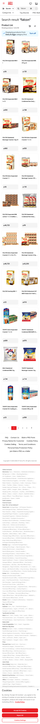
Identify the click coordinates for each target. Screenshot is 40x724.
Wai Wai (14, 565)
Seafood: (4, 606)
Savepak (4, 611)
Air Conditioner (6, 476)
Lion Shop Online (7, 671)
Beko (19, 489)
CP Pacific (21, 609)
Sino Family (28, 562)
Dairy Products (20, 554)
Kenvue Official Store (8, 653)
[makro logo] (10, 4)
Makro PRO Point (28, 437)
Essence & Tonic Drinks (9, 584)
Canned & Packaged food (19, 545)
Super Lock (22, 638)
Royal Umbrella (14, 567)
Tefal (3, 638)
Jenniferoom (5, 498)
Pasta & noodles (20, 551)
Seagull (14, 489)
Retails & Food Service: (8, 675)
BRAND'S (31, 595)
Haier (4, 485)
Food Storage (22, 631)
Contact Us (15, 437)
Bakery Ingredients (7, 556)
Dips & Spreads (20, 547)
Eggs (9, 545)
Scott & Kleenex (6, 531)
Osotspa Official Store (22, 655)
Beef (7, 615)
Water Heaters (6, 483)
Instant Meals (20, 549)
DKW (24, 534)
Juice (3, 580)
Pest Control (5, 518)
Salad (20, 624)
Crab (9, 606)
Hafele (18, 498)
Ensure (10, 673)
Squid (15, 609)
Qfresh (31, 609)
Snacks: (4, 600)
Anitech (15, 494)
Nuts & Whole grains (8, 551)
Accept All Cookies (20, 710)
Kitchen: (4, 629)
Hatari (4, 489)
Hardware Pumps (25, 520)
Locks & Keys (6, 523)
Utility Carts (5, 525)
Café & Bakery (20, 675)
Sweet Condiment (7, 560)
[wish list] (31, 4)
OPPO (9, 489)
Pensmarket (24, 567)
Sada (33, 567)
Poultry (16, 615)
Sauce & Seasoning (20, 558)
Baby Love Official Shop (24, 666)
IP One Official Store (24, 529)
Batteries (17, 680)
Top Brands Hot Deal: (8, 613)
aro (10, 611)
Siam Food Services (19, 620)
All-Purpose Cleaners (25, 507)
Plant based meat (7, 618)
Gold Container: (6, 500)
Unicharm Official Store (9, 666)
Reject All (20, 715)
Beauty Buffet (29, 660)
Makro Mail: (5, 622)
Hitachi (21, 494)
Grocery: (4, 545)
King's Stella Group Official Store (11, 540)
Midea (15, 485)
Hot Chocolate (6, 582)
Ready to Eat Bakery (8, 558)
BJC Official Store (21, 653)
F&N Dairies (32, 587)
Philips (29, 487)
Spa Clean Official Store (27, 536)
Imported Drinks (22, 587)
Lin (30, 567)
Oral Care (22, 644)
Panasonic (15, 492)
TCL (34, 487)
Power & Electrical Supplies (10, 481)
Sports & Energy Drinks (18, 582)
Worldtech (25, 489)
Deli (21, 615)
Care (29, 671)
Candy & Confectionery (18, 600)
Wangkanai (5, 567)
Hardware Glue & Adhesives (10, 520)
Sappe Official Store (8, 595)
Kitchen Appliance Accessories (11, 633)
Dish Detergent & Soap (9, 509)
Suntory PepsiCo (21, 589)
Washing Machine (22, 474)
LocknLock (10, 638)
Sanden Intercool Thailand (9, 487)
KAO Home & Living (21, 527)
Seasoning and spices (8, 554)
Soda (22, 573)
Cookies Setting (10, 444)
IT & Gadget (10, 680)
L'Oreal (16, 660)
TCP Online (11, 593)
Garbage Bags (14, 507)
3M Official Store (17, 531)
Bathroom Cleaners (22, 509)
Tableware (33, 635)
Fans (10, 472)
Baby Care (14, 664)
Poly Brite (5, 534)
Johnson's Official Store (20, 671)
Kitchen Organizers (7, 635)
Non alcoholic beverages (9, 587)
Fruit (15, 624)
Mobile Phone (21, 476)
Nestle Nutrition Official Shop (10, 669)
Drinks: (4, 573)
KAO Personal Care (19, 651)
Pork (11, 615)
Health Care (14, 644)
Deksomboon (6, 565)
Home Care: (5, 507)
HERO (26, 640)
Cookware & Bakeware (24, 629)
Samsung (28, 483)
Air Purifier (22, 481)
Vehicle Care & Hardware (18, 525)
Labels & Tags (6, 684)
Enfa (21, 673)
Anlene (4, 673)
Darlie (23, 657)
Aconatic (26, 496)
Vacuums (29, 481)
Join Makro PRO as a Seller (20, 451)
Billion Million (13, 534)
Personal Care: (6, 644)
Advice (9, 494)
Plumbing (21, 523)
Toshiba (9, 485)
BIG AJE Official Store (21, 595)
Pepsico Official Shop (8, 602)
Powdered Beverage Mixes (26, 578)
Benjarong (33, 569)
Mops (13, 512)
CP (26, 609)
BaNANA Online (28, 494)
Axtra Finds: (5, 662)
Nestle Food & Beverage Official (26, 591)
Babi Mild (16, 673)
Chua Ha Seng (24, 569)
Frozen (16, 560)
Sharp (33, 483)
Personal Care (19, 646)
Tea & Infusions (24, 580)
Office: (4, 680)
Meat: (4, 615)
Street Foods (29, 675)
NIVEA (21, 660)
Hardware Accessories (17, 518)
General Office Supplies (22, 682)
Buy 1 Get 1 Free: (7, 604)
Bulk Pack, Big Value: (8, 626)
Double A (31, 686)
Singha (4, 593)
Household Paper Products (10, 514)
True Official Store (17, 496)
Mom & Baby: (6, 664)
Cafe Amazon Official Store (10, 598)
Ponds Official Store (8, 657)
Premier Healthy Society (29, 571)
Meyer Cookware (7, 640)
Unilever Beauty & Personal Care (25, 649)
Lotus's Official (6, 496)
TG (31, 496)
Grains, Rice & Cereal (8, 549)
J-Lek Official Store (16, 571)
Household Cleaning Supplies (25, 512)
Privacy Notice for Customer (13, 441)
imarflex (22, 492)
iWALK (4, 494)
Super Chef (29, 618)
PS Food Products (7, 620)
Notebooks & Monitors (27, 472)
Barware (9, 629)
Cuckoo (26, 485)
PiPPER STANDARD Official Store (25, 538)
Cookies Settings (20, 720)
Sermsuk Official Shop (22, 593)
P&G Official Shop (7, 651)
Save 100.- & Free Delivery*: (10, 505)
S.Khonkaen (5, 571)
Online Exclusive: (7, 470)
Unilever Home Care (8, 527)
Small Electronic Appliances (26, 478)
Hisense (20, 485)
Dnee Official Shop (26, 669)
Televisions (17, 472)
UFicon (24, 487)
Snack (9, 600)
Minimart (5, 677)
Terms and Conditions (27, 444)
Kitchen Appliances (26, 633)
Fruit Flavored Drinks (12, 580)
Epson (12, 498)
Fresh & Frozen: (6, 503)
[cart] (36, 4)
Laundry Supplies (24, 514)
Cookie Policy (20, 702)
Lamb (25, 615)
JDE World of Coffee (13, 569)
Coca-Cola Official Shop (9, 591)
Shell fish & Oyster (21, 606)
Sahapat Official (6, 562)
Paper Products (16, 684)
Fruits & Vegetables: (8, 624)
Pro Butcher (20, 618)
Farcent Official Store (8, 538)
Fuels (15, 629)
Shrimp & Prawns (7, 609)
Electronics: (5, 472)
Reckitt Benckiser (29, 531)
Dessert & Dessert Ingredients (23, 556)
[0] (4, 3)
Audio (22, 483)
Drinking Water (15, 573)
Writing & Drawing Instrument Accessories (14, 686)
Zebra (21, 640)
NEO (20, 534)
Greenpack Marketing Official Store (12, 542)
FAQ (6, 437)
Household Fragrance (8, 516)
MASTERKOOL (30, 492)
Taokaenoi (30, 600)
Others (30, 615)
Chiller (13, 474)
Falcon (4, 569)
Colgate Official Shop (8, 655)
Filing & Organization (8, 682)
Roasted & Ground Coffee (9, 578)
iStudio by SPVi (6, 492)
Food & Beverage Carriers (9, 631)
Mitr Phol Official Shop (24, 565)
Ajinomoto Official (18, 562)
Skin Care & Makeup (8, 649)
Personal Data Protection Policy (20, 448)
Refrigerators (6, 474)
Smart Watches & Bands (9, 478)
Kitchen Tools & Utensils (22, 635)
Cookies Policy (32, 441)
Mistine (11, 660)
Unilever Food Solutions (26, 560)
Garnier (17, 657)
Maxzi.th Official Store (18, 611)
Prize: (4, 642)
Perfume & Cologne (8, 646)
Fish (13, 606)
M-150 (21, 598)
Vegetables (26, 624)
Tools (27, 523)
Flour (27, 547)
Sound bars (15, 483)
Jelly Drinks (20, 584)
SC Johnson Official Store (9, 529)
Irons (14, 476)
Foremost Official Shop (8, 589)
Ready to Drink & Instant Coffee (11, 576)
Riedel (16, 638)
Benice (28, 657)
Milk (8, 573)
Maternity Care (22, 664)
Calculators (25, 680)
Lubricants (14, 523)
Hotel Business (13, 677)
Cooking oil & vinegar (8, 547)
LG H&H (4, 660)
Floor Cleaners (6, 512)
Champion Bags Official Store (10, 536)
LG (20, 487)
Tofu (27, 554)
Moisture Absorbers (22, 516)
